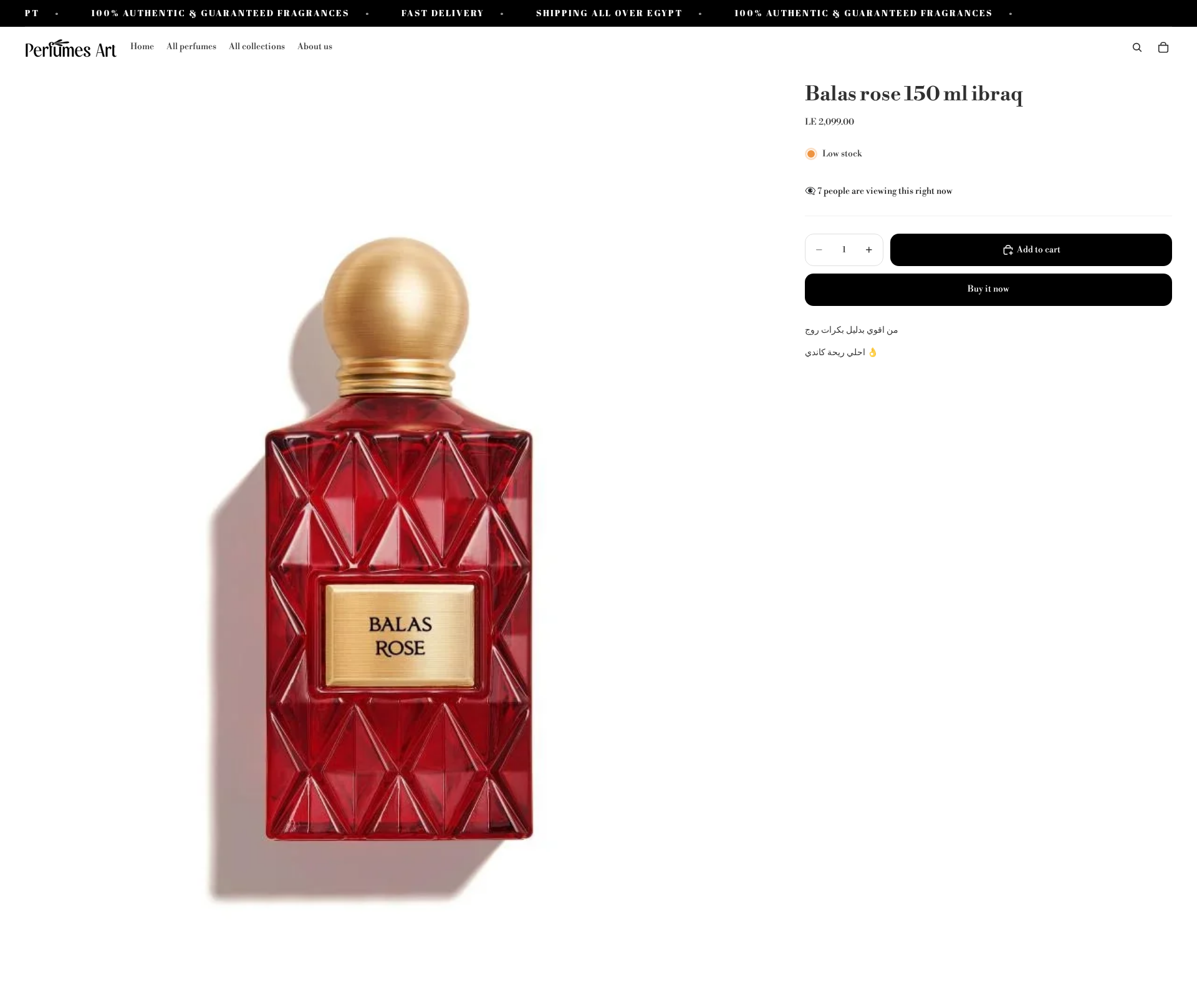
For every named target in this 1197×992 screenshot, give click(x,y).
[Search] (1137, 48)
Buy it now (988, 289)
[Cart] (1163, 48)
